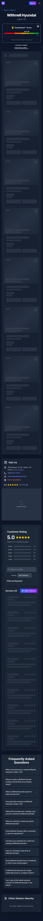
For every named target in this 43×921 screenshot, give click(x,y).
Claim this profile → (21, 48)
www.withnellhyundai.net (17, 476)
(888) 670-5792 (14, 473)
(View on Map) (18, 470)
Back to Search (10, 10)
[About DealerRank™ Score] (38, 26)
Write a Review (30, 591)
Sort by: (14, 575)
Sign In (32, 3)
